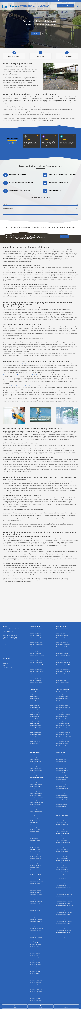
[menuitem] (77, 5)
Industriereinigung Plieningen (62, 844)
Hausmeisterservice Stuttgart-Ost (63, 669)
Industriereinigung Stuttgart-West (63, 862)
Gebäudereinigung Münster (35, 653)
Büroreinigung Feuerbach (61, 766)
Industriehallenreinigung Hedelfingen (64, 894)
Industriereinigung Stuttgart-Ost (62, 858)
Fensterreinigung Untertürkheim (36, 802)
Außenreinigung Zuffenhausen (36, 937)
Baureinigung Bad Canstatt (35, 944)
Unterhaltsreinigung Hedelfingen (63, 707)
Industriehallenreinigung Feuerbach (63, 889)
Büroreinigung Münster (61, 779)
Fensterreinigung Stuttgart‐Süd (36, 797)
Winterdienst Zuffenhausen (35, 874)
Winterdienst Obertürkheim (35, 845)
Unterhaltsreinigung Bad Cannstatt (63, 694)
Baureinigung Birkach (34, 946)
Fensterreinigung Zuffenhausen (36, 811)
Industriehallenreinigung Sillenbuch (63, 910)
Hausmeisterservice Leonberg (62, 646)
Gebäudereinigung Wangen (35, 680)
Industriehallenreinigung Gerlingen (63, 892)
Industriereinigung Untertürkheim (63, 865)
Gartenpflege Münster (34, 716)
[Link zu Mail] (2, 1)
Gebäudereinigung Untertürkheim (37, 675)
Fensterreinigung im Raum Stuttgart (57, 227)
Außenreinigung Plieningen (35, 908)
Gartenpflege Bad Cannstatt (35, 694)
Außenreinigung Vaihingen (35, 930)
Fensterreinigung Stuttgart (35, 754)
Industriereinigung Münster (61, 840)
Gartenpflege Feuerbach (35, 702)
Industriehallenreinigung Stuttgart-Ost (64, 921)
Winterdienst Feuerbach (35, 829)
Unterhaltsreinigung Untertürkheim (63, 738)
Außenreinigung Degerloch (35, 887)
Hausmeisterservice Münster (62, 653)
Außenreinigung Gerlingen (35, 892)
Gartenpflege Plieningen (35, 721)
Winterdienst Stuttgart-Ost (35, 858)
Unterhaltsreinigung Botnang (62, 698)
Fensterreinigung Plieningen (36, 784)
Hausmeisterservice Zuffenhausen (63, 684)
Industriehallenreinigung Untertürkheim (64, 928)
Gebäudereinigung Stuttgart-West (37, 673)
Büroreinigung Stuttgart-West (62, 799)
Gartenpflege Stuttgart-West (35, 736)
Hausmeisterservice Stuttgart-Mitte (63, 664)
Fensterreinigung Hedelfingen (36, 770)
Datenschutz (5, 660)
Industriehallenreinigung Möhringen (63, 898)
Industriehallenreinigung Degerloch (63, 887)
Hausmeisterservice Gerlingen (62, 642)
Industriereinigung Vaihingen (62, 867)
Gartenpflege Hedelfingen (35, 707)
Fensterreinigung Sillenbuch (36, 786)
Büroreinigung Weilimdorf (61, 808)
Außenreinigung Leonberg (35, 896)
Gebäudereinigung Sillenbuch (36, 660)
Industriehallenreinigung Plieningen (63, 907)
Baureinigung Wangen (34, 995)
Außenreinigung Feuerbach (35, 890)
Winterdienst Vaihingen (34, 867)
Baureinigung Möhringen (35, 962)
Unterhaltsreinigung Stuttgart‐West (63, 736)
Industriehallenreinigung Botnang (63, 885)
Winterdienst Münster (34, 842)
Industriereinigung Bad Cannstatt (63, 820)
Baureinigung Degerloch (35, 950)
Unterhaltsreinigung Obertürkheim (63, 718)
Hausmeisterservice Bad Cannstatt (63, 630)
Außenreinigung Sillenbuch (35, 910)
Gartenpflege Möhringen (35, 711)
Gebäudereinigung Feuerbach (36, 639)
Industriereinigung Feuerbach (62, 829)
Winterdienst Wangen (34, 869)
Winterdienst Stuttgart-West (35, 863)
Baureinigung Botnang (34, 948)
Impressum (5, 663)
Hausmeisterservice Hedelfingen (63, 644)
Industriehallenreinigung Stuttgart (63, 914)
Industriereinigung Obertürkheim (63, 842)
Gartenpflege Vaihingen (35, 741)
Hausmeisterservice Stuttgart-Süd (63, 671)
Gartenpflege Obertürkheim (35, 718)
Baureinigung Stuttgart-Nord (36, 982)
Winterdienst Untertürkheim (35, 865)
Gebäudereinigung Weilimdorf (36, 682)
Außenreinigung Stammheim (36, 912)
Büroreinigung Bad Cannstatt (62, 757)
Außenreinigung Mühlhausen (36, 901)
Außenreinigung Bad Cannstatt (36, 881)
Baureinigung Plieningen (35, 971)
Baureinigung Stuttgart (34, 977)
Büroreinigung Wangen (61, 806)
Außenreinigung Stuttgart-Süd (36, 923)
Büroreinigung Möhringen (61, 775)
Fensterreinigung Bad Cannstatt (36, 757)
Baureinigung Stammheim (35, 975)
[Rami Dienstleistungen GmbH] (11, 7)
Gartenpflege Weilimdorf (35, 745)
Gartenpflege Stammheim (35, 725)
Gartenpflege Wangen (34, 743)
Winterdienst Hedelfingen (35, 833)
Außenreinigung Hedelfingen (36, 894)
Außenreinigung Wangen (35, 932)
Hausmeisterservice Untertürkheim (63, 675)
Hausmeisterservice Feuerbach (62, 639)
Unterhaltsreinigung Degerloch (62, 700)
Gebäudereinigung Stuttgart (36, 628)
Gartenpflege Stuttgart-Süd (35, 734)
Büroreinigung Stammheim (62, 788)
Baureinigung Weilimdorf (35, 998)
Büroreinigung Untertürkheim (62, 802)
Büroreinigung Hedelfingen (62, 770)
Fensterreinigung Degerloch (35, 763)
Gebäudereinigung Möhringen (36, 648)
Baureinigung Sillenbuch (35, 973)
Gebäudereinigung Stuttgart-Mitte (37, 664)
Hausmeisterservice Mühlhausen (63, 651)
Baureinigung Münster (34, 966)
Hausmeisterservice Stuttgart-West (63, 673)
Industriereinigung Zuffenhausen (63, 874)
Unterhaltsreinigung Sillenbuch (62, 723)
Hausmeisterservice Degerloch (62, 637)
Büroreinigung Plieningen (61, 784)
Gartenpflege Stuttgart (34, 691)
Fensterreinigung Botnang (35, 761)
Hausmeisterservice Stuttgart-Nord (63, 666)
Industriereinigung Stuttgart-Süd (63, 860)
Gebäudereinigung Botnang (35, 635)
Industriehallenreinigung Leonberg (63, 896)
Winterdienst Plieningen (35, 847)
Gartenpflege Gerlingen (34, 705)
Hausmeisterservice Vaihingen (62, 678)
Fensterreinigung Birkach (35, 759)
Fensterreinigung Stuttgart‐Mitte (36, 791)
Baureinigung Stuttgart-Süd (35, 986)
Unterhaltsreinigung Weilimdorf (62, 745)
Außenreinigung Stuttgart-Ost (36, 921)
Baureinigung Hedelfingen (35, 957)
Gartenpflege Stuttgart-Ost (35, 732)
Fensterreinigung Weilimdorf (36, 809)
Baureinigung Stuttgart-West (36, 989)
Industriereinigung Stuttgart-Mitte (63, 853)
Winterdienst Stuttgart (34, 818)
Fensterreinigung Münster (35, 779)
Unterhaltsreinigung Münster (62, 716)
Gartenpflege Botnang (34, 698)
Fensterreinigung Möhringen (36, 775)
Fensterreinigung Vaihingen (35, 804)
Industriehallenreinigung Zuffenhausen (64, 937)
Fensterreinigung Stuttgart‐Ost (36, 795)
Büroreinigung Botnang (61, 761)
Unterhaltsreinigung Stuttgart (62, 691)
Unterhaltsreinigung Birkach (62, 696)
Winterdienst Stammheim (35, 851)
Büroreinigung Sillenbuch (61, 786)
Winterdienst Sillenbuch (35, 849)
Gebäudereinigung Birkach (35, 633)
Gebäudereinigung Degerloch (36, 637)
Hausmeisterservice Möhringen (62, 648)
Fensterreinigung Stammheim (36, 788)
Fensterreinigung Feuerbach (36, 766)
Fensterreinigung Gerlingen (35, 768)
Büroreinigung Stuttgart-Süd (62, 797)
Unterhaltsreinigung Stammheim (63, 725)
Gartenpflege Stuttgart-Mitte (35, 727)
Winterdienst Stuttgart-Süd (35, 860)
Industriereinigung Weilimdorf (62, 871)
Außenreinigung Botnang (35, 885)
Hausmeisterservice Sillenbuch (62, 660)
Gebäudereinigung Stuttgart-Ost (36, 669)
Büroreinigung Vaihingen (61, 804)
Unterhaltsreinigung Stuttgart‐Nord (63, 729)
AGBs (4, 665)
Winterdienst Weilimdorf (35, 872)
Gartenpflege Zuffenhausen (35, 747)
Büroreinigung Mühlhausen (62, 777)
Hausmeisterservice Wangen (62, 680)
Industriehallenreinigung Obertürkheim (64, 905)
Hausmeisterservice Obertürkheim (63, 655)
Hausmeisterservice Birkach (62, 633)
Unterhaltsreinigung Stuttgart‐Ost (63, 732)
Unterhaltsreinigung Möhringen (62, 711)
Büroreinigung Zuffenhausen (62, 810)
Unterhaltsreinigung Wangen (62, 743)
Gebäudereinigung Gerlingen (36, 642)
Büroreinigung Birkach (61, 759)
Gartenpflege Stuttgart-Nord (35, 729)
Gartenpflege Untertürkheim (36, 738)
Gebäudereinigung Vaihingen (36, 678)
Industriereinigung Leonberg (62, 835)
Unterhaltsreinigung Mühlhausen (63, 714)
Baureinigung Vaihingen (35, 993)
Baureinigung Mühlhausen (35, 964)
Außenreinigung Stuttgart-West (36, 926)
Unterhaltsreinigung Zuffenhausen (63, 747)
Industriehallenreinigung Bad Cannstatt (64, 880)
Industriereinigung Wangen (62, 869)
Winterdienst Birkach (34, 822)
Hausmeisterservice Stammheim (63, 662)
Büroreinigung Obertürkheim (62, 781)
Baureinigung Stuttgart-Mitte (36, 980)
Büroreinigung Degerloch (61, 763)
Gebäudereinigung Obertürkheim (37, 655)
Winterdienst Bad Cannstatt (35, 820)
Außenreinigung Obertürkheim (36, 905)
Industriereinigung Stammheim (62, 849)
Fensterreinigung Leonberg (35, 772)
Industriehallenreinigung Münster (63, 903)
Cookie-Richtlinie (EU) (7, 667)
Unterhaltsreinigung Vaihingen (62, 741)
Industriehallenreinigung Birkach (63, 883)
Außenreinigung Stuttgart (35, 914)
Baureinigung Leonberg (35, 959)
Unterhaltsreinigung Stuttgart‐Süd (63, 734)
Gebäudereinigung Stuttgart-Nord (37, 666)
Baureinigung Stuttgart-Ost (35, 984)
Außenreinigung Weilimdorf (35, 935)
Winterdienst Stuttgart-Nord (35, 856)
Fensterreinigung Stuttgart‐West (36, 800)
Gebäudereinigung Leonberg (36, 646)
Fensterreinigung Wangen (35, 806)
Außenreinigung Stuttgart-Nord (36, 919)
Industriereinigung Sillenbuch (62, 847)
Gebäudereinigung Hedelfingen (36, 644)
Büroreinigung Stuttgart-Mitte (62, 790)
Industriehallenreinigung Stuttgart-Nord (64, 919)
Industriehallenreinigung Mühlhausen (64, 901)
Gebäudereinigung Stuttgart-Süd (36, 671)
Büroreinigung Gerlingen (61, 768)
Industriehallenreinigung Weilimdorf (63, 934)
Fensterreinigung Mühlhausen (36, 777)
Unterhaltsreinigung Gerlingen (62, 705)
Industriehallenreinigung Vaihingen (63, 930)
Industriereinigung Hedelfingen (62, 833)
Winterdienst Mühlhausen (35, 840)
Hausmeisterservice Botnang (62, 635)
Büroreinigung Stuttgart (61, 754)
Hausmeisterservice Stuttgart (62, 628)
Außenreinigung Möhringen (35, 899)
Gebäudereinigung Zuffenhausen (37, 684)
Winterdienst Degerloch (35, 827)
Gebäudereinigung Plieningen (36, 657)
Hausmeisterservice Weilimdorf (62, 682)
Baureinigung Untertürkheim (36, 991)
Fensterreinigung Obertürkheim (36, 782)
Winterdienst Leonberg (34, 836)
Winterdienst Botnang (34, 824)
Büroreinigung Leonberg (61, 772)
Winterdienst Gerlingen (34, 831)
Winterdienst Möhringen (35, 838)
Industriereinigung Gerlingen (62, 831)
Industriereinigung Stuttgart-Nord (63, 856)
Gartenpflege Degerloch (35, 700)
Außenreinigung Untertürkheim (36, 928)
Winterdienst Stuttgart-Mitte (35, 854)
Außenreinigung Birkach (35, 883)
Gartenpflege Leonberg (34, 709)
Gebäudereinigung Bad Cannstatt (37, 630)
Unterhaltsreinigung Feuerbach (62, 702)
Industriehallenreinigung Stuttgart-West (64, 925)
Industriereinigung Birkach (61, 822)
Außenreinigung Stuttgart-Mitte (36, 917)
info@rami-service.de (74, 1)
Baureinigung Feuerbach (35, 953)
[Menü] (77, 5)
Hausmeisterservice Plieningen (62, 657)
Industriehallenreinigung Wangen (63, 932)
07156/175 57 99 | (63, 1)
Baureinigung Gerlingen (35, 955)
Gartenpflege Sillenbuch (35, 723)
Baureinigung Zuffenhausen (35, 1000)
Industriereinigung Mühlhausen (62, 838)
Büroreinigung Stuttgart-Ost (62, 795)
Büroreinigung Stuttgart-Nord (62, 793)
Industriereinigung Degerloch (62, 826)
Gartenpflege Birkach (34, 696)
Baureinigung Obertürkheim (36, 968)
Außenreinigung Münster (35, 903)
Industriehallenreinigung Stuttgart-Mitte (64, 916)
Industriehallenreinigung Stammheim (64, 912)
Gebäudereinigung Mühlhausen (36, 651)
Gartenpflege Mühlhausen (35, 714)
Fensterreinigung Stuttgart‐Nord (36, 793)
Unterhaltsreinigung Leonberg (62, 709)
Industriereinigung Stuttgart (62, 817)
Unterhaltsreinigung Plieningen (62, 721)
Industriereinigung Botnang (62, 824)
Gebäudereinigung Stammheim (36, 662)
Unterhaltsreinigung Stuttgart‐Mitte (63, 727)
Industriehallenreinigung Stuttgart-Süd (64, 923)
